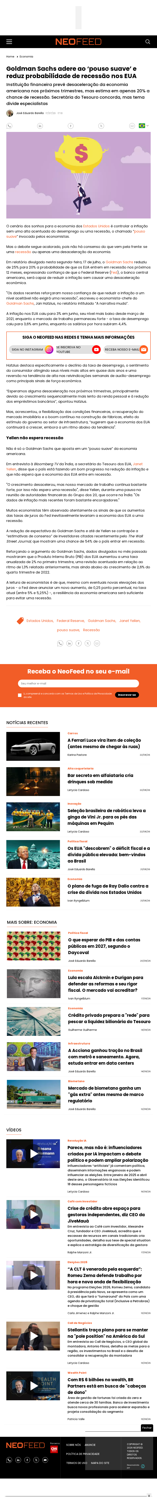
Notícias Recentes (27, 723)
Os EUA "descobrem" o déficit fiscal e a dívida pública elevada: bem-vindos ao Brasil (109, 854)
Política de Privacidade (98, 693)
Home (10, 56)
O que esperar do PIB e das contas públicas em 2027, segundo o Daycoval (104, 946)
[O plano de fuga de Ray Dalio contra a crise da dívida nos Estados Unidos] (33, 892)
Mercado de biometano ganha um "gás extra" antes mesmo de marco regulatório (106, 1094)
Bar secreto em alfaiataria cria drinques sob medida (100, 779)
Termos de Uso (73, 693)
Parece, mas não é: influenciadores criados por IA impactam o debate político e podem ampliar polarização (108, 1154)
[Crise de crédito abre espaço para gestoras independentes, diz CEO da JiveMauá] (33, 1214)
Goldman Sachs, (102, 620)
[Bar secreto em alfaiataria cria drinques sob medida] (33, 781)
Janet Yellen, (130, 620)
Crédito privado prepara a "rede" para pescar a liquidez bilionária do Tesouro (109, 1018)
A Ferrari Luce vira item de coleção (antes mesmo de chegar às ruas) (104, 743)
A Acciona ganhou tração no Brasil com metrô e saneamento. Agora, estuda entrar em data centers (105, 1057)
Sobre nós (73, 1445)
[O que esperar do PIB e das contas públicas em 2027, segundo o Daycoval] (34, 946)
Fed (114, 272)
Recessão (91, 630)
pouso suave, (68, 630)
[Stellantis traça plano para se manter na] (33, 1336)
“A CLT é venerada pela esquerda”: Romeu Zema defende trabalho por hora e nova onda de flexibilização (105, 1275)
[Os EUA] (33, 854)
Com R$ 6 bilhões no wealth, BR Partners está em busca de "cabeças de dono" (107, 1386)
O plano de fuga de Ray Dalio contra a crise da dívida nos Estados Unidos (108, 889)
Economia (26, 56)
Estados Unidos (96, 226)
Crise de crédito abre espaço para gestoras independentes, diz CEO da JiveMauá (106, 1214)
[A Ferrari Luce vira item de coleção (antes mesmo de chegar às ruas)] (33, 746)
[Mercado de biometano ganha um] (34, 1094)
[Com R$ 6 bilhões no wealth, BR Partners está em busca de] (33, 1385)
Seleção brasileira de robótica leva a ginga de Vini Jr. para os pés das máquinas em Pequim (107, 817)
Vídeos (13, 1130)
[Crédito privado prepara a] (34, 1021)
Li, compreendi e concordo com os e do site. (68, 695)
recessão (23, 251)
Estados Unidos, (40, 620)
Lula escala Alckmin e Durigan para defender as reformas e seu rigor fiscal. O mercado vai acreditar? (105, 984)
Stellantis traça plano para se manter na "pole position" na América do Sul (108, 1333)
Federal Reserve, (71, 620)
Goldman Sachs (119, 262)
